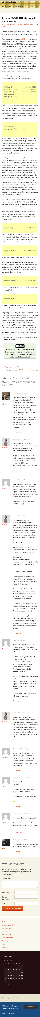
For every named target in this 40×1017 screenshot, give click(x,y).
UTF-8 (24, 39)
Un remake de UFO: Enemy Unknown (22, 370)
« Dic (8, 984)
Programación (23, 24)
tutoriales (31, 24)
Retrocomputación (8, 938)
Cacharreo (5, 922)
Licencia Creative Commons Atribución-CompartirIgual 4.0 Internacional (20, 354)
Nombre (5, 893)
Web (3, 904)
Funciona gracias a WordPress (11, 998)
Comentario (7, 879)
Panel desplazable (11, 367)
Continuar (30, 1007)
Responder (18, 432)
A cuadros (13, 352)
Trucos (4, 944)
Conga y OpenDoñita (8, 925)
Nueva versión (6, 928)
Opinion (4, 931)
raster (5, 448)
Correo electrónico (6, 898)
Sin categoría (6, 941)
